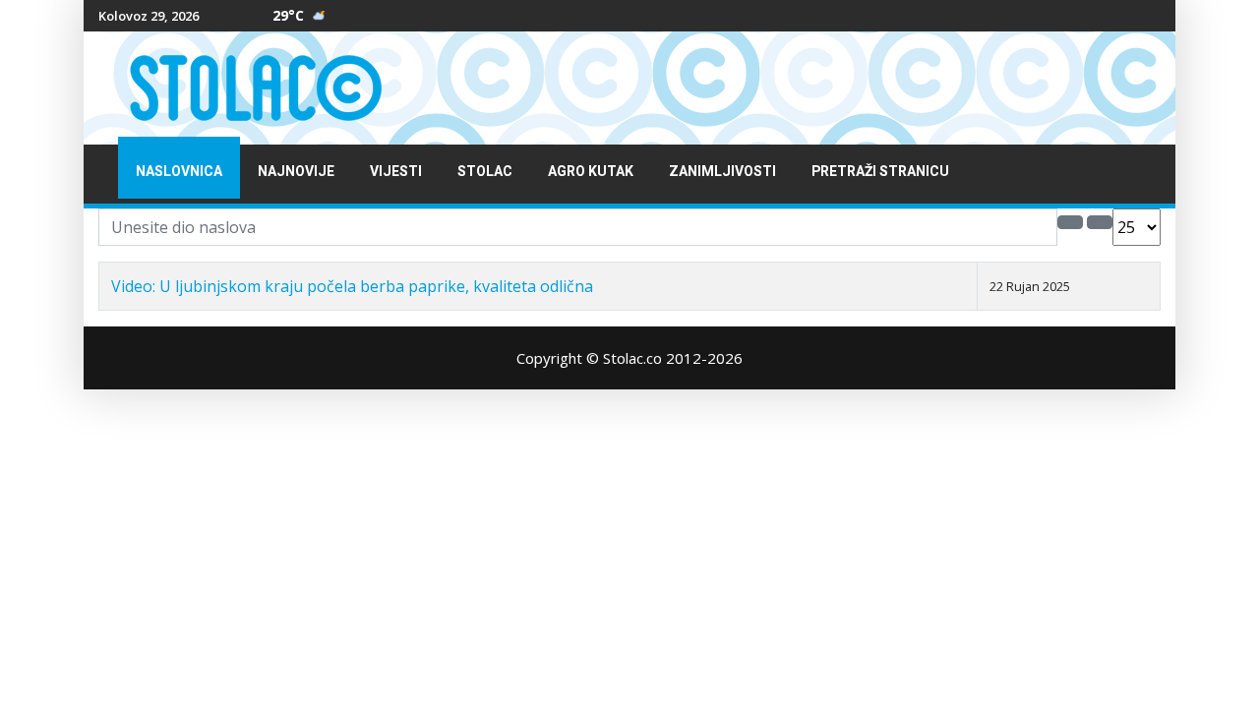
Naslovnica (179, 171)
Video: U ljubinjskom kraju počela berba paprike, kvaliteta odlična (352, 286)
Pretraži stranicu (880, 171)
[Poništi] (1099, 222)
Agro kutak (590, 171)
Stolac (484, 171)
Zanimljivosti (722, 171)
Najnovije (296, 171)
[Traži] (1070, 222)
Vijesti (396, 171)
